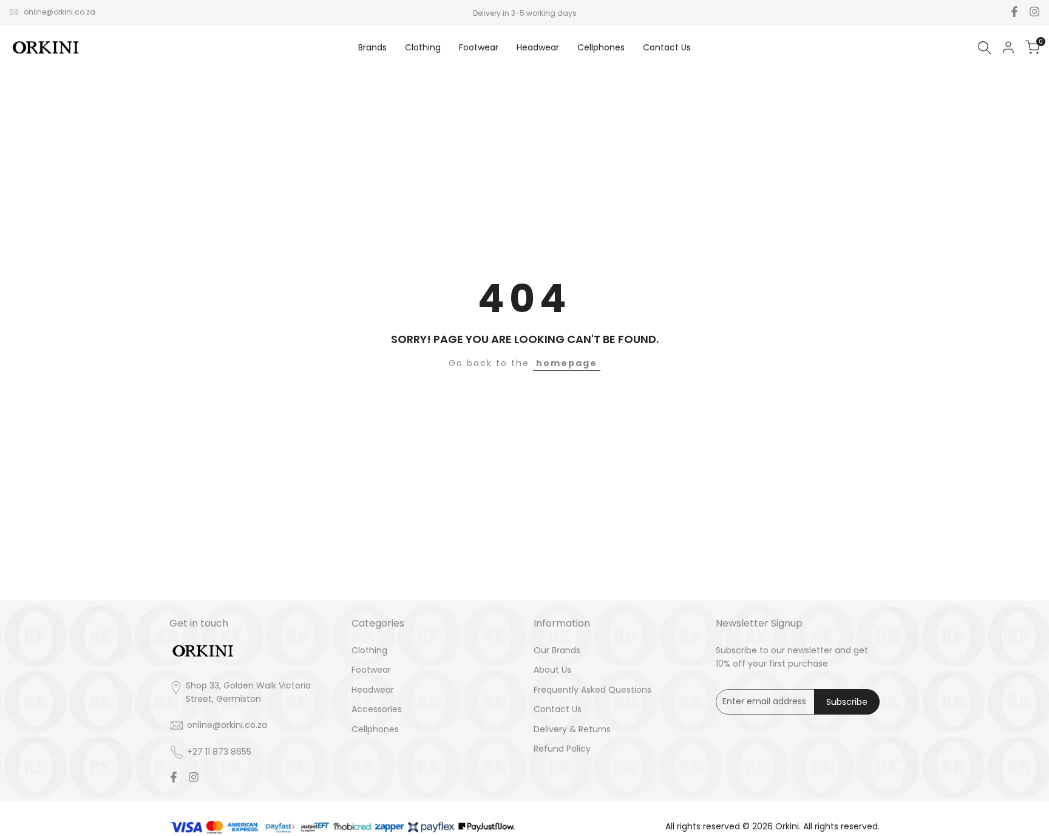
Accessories (376, 709)
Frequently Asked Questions (592, 690)
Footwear (371, 670)
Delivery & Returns (572, 729)
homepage (566, 363)
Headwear (372, 690)
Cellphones (375, 729)
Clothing (369, 650)
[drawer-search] (984, 48)
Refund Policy (562, 749)
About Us (552, 670)
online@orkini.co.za (59, 12)
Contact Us (558, 709)
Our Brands (557, 650)
